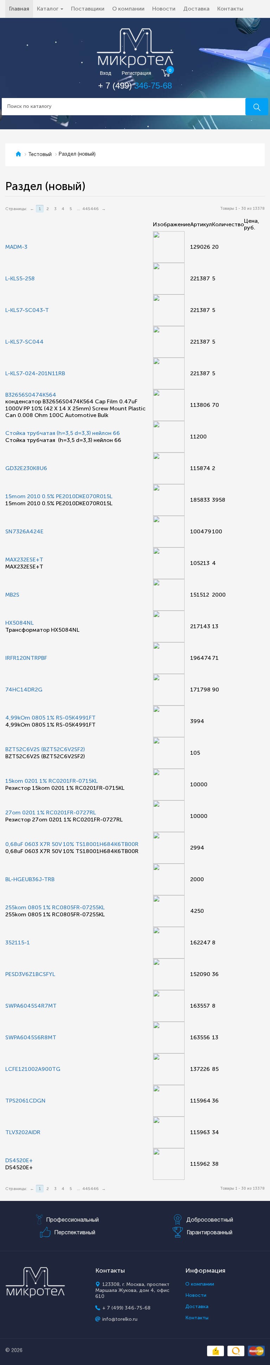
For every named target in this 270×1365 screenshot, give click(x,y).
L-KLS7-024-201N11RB (35, 373)
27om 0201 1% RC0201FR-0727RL (50, 812)
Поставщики (87, 8)
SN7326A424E (24, 531)
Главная (21, 8)
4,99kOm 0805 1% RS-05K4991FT (50, 717)
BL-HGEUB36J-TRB (29, 879)
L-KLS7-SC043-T (27, 310)
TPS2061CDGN (25, 1100)
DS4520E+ (19, 1160)
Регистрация (136, 73)
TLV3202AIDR (22, 1132)
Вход (105, 73)
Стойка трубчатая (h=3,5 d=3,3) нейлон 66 (62, 433)
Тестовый (40, 154)
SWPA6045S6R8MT (30, 1037)
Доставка (196, 8)
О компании (128, 8)
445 (86, 208)
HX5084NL (19, 622)
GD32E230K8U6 (26, 468)
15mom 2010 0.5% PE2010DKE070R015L (58, 496)
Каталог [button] (48, 8)
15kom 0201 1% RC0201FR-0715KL (51, 781)
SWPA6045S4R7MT (31, 1005)
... (78, 208)
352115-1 (17, 942)
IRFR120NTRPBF (26, 658)
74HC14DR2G (24, 689)
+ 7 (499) (135, 85)
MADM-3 (16, 246)
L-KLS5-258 (20, 278)
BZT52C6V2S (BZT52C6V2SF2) (45, 749)
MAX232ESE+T (24, 559)
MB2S (12, 594)
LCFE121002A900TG (32, 1069)
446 (94, 208)
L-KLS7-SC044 (24, 341)
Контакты (230, 8)
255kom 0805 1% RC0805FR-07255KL (55, 907)
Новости (163, 8)
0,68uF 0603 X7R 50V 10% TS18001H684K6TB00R (72, 844)
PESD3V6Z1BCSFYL (30, 974)
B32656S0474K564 (30, 394)
